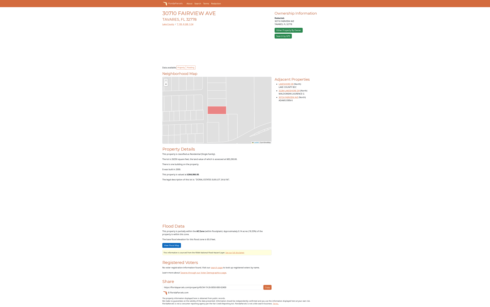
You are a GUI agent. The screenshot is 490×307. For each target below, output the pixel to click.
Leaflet (256, 142)
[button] (166, 80)
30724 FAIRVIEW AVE (288, 97)
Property (181, 67)
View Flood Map (171, 245)
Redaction (216, 3)
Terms (206, 3)
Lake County (168, 24)
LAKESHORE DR (286, 84)
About (189, 3)
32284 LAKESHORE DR (289, 90)
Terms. (276, 303)
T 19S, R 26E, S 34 (185, 24)
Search (197, 3)
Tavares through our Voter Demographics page (203, 272)
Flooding (190, 67)
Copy (267, 287)
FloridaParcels (175, 3)
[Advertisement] (217, 46)
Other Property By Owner (288, 30)
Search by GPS (283, 36)
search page (217, 267)
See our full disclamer (234, 252)
